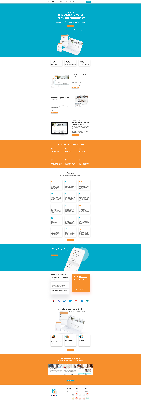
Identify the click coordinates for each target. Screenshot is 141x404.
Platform (61, 1)
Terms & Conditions (86, 391)
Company (74, 1)
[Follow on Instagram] (54, 395)
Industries (65, 1)
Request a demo (75, 87)
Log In (68, 391)
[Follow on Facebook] (51, 395)
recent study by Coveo (81, 281)
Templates (77, 391)
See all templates (70, 380)
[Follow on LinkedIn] (56, 395)
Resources (78, 1)
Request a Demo (70, 239)
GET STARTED (88, 1)
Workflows (70, 1)
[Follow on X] (53, 395)
